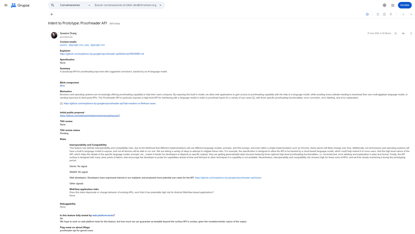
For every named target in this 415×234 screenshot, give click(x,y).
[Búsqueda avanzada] (160, 5)
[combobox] (126, 5)
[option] (75, 5)
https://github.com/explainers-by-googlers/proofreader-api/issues (228, 177)
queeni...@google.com (71, 45)
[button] (6, 5)
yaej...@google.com (94, 45)
